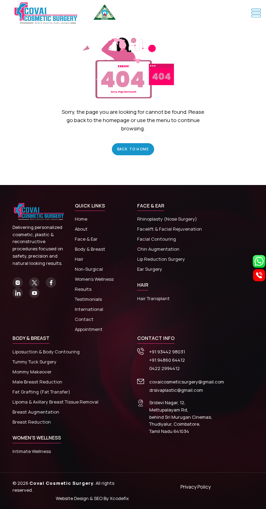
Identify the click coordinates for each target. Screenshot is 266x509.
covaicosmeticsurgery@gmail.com (186, 382)
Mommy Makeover (32, 372)
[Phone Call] (259, 274)
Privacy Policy (195, 486)
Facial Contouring (156, 239)
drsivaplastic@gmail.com (176, 390)
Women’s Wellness (94, 279)
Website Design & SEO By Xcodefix (92, 498)
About (81, 229)
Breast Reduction (31, 422)
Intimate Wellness (31, 451)
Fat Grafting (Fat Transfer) (41, 392)
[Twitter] (34, 282)
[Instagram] (17, 282)
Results (83, 289)
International (89, 309)
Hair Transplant (153, 298)
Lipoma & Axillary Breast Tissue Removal (55, 402)
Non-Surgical (89, 269)
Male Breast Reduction (37, 382)
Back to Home (133, 149)
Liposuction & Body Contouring (46, 352)
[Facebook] (51, 282)
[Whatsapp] (259, 261)
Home (81, 219)
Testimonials (88, 299)
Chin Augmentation (158, 249)
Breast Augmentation (35, 412)
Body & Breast (90, 249)
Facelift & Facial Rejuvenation (169, 229)
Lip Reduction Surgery (161, 259)
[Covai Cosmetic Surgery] (47, 13)
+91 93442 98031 (167, 352)
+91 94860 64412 (167, 360)
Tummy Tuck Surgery (34, 362)
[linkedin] (17, 293)
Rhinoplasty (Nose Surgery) (167, 219)
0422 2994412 (164, 368)
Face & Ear (86, 239)
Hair (79, 259)
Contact (84, 319)
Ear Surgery (149, 269)
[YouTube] (34, 293)
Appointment (89, 329)
